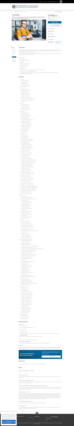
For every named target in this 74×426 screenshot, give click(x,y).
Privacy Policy (38, 423)
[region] (9, 418)
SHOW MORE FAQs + (22, 410)
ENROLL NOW (55, 22)
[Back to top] (37, 416)
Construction (21, 11)
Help (47, 419)
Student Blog (56, 417)
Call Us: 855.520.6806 (58, 11)
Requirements (23, 321)
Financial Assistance (49, 418)
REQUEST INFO (58, 42)
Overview (13, 47)
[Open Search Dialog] (61, 1)
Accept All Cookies (9, 420)
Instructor (22, 361)
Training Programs (16, 11)
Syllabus (13, 49)
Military (48, 417)
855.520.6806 (14, 61)
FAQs (13, 54)
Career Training (32, 417)
